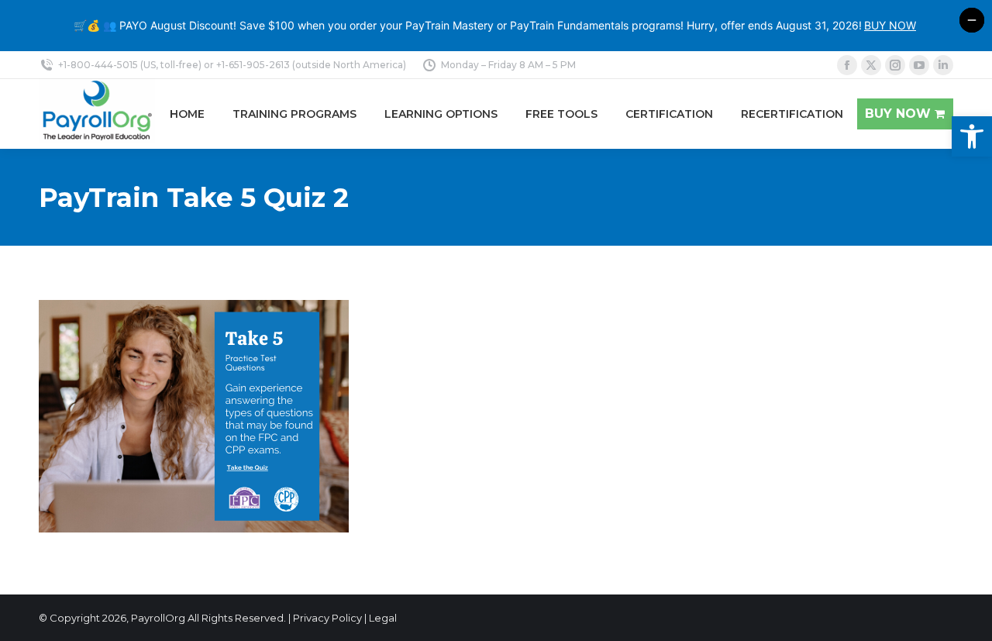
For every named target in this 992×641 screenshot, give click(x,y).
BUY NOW (890, 25)
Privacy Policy (327, 618)
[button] (972, 136)
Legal (383, 618)
